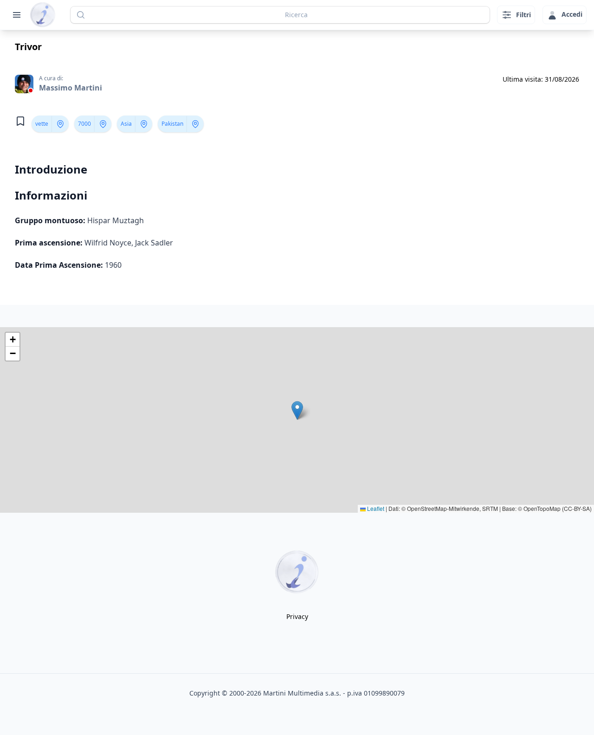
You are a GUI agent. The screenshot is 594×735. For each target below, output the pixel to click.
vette (41, 124)
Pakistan (172, 124)
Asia (126, 124)
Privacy (297, 616)
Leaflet (375, 508)
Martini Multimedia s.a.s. (302, 693)
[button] (297, 410)
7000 (84, 124)
